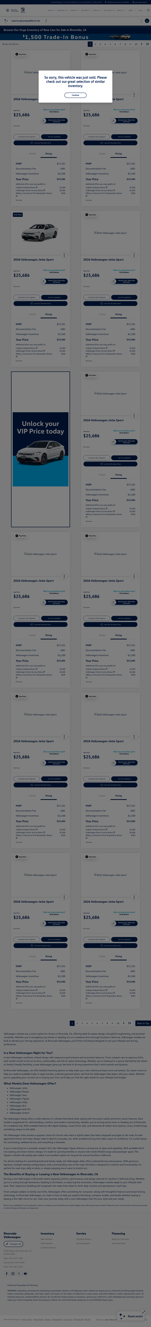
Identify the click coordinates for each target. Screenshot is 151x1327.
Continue (75, 95)
